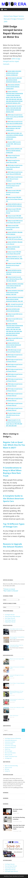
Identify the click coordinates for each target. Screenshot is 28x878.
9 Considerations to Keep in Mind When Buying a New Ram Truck (12, 471)
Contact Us (7, 771)
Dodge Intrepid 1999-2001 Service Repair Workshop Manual (13, 211)
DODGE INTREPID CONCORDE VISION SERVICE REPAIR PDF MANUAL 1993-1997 (14, 285)
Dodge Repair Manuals (10, 621)
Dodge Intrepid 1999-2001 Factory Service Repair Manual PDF (14, 199)
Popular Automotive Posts (11, 756)
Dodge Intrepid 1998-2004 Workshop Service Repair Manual (13, 265)
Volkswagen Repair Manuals (11, 871)
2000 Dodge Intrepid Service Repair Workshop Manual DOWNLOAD (14, 167)
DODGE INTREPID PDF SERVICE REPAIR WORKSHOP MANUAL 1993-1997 (13, 345)
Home (6, 16)
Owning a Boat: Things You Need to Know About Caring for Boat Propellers (19, 827)
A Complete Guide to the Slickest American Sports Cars (13, 498)
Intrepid (20, 19)
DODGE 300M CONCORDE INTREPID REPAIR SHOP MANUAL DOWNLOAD (13, 73)
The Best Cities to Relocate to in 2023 (17, 707)
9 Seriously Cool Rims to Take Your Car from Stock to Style (16, 646)
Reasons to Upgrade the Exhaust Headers (13, 545)
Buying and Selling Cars (10, 747)
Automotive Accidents (10, 742)
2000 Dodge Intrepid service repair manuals (11, 61)
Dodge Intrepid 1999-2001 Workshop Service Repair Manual (13, 192)
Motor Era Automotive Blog (11, 765)
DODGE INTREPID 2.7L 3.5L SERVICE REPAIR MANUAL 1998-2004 (14, 258)
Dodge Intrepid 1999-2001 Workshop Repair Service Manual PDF (13, 185)
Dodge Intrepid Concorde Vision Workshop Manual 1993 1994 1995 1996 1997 (14, 279)
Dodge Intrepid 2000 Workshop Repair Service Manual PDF (12, 227)
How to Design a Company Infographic (17, 683)
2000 (5, 22)
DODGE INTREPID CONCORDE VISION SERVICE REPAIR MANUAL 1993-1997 (14, 292)
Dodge (13, 19)
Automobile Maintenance (11, 740)
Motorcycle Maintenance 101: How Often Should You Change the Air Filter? (16, 692)
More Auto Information (10, 752)
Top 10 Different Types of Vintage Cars (13, 525)
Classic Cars (7, 749)
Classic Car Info (8, 767)
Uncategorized (8, 758)
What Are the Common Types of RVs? (17, 658)
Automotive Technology (10, 745)
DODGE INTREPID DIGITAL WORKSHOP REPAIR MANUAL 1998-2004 (14, 272)
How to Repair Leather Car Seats (16, 629)
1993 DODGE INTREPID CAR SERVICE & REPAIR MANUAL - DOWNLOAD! (14, 150)
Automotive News (9, 743)
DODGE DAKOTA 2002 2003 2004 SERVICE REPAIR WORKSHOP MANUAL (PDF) (14, 80)
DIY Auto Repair (8, 751)
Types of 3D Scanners (14, 715)
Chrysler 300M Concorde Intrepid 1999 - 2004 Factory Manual (13, 144)
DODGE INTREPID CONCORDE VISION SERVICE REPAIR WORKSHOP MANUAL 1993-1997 (14, 299)
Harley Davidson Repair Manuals (12, 616)
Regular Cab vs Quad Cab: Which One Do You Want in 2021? (14, 445)
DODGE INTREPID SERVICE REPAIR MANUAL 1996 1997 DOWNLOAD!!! (13, 128)
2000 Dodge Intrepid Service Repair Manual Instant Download (14, 179)
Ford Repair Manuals (10, 614)
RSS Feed (7, 769)
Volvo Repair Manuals (10, 618)
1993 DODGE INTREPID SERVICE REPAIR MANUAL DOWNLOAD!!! (13, 86)
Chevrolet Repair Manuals (11, 866)
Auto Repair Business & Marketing (13, 738)
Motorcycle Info (8, 754)
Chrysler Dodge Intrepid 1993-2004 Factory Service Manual (13, 415)
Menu (5, 9)
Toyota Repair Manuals (10, 620)
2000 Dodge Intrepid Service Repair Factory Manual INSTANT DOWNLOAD (14, 116)
